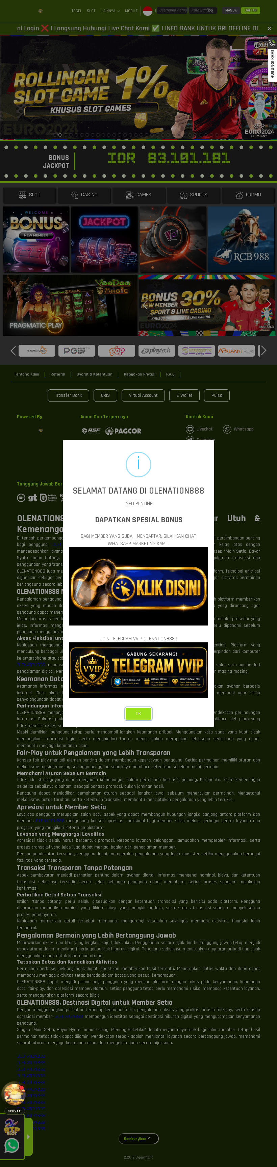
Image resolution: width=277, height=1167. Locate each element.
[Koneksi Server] (15, 1095)
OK (138, 714)
